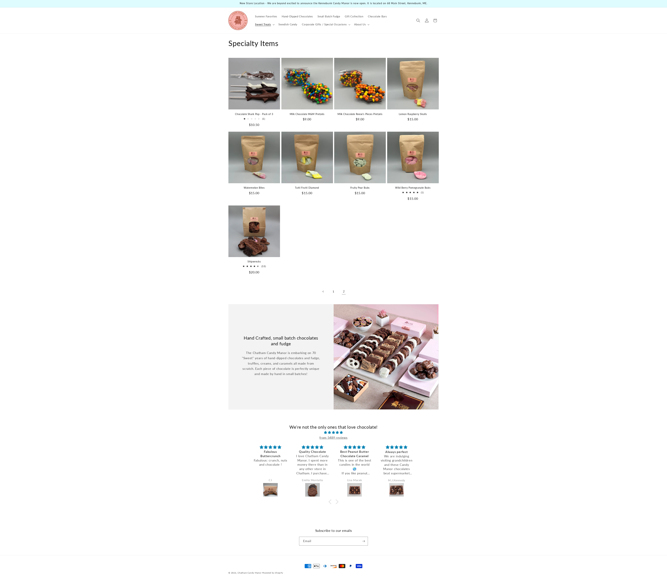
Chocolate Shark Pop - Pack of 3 (254, 114)
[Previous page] (323, 291)
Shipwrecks (254, 261)
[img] (333, 432)
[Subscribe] (363, 541)
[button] (264, 24)
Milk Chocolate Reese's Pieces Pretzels (359, 114)
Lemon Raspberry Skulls (413, 114)
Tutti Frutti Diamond (307, 187)
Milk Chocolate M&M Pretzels (307, 114)
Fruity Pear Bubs (360, 187)
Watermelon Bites (254, 187)
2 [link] (344, 291)
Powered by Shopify (272, 572)
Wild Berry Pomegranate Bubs (412, 187)
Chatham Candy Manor (250, 572)
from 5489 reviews (333, 437)
